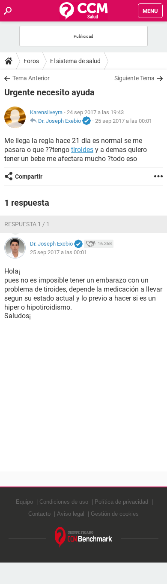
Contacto (39, 514)
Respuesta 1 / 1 (27, 224)
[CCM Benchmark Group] (83, 537)
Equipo (24, 502)
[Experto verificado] (86, 121)
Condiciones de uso (63, 502)
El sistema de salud (75, 61)
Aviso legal (70, 514)
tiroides (82, 150)
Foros (31, 61)
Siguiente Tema (134, 78)
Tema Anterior (31, 78)
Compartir (28, 176)
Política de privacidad (121, 502)
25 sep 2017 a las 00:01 (123, 121)
